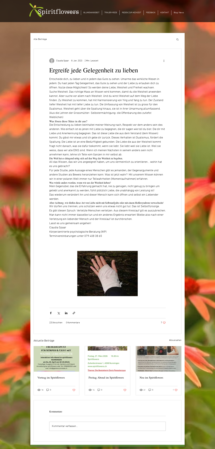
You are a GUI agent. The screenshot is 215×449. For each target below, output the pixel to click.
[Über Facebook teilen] (50, 313)
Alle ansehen (175, 340)
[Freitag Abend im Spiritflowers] (107, 359)
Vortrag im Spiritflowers (51, 377)
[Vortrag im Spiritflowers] (56, 359)
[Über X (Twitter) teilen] (58, 313)
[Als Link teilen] (73, 313)
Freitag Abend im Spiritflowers (106, 377)
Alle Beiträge (40, 39)
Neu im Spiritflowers (151, 377)
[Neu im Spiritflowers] (158, 359)
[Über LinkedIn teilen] (66, 313)
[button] (177, 39)
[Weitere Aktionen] (164, 61)
